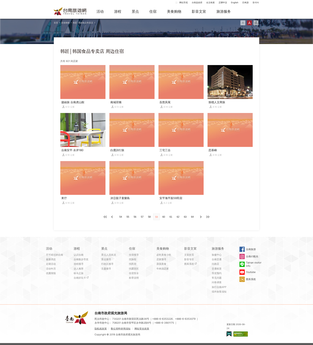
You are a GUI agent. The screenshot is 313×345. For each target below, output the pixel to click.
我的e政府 (229, 334)
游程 (117, 11)
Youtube (251, 272)
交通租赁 (217, 268)
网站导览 (183, 2)
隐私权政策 (101, 328)
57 (142, 216)
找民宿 (132, 263)
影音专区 (189, 259)
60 (163, 216)
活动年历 (51, 268)
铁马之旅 (78, 273)
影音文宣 (199, 11)
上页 (200, 217)
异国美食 (161, 263)
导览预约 (217, 273)
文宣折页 (189, 254)
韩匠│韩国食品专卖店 (83, 22)
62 (178, 216)
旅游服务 (223, 11)
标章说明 (134, 277)
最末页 (207, 217)
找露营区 (134, 268)
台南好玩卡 (80, 277)
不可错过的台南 (54, 254)
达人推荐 (78, 268)
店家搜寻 (161, 259)
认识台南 (78, 254)
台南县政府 (197, 2)
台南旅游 (251, 249)
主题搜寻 (106, 268)
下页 (112, 217)
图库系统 (189, 263)
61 (171, 216)
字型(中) (249, 22)
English (234, 2)
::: (176, 2)
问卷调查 (217, 282)
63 (185, 216)
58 (149, 216)
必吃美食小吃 (163, 254)
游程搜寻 (78, 263)
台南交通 (217, 259)
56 (135, 216)
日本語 (245, 2)
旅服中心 (217, 254)
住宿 (152, 11)
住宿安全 (134, 273)
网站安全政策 (141, 328)
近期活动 (51, 263)
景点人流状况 (108, 254)
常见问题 (217, 277)
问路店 (215, 263)
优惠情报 (51, 273)
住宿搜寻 (134, 254)
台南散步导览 (81, 259)
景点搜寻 (106, 259)
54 (120, 216)
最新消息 (51, 259)
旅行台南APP (219, 287)
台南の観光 (252, 256)
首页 (56, 22)
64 (192, 216)
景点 (135, 11)
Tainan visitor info (253, 264)
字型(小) (242, 22)
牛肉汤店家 (162, 268)
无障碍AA (240, 334)
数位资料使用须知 (120, 328)
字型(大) (255, 22)
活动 (100, 11)
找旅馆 (132, 259)
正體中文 (223, 2)
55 (128, 216)
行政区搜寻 (107, 263)
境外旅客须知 (219, 291)
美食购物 (174, 11)
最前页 (105, 217)
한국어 (256, 2)
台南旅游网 (70, 12)
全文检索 (210, 2)
